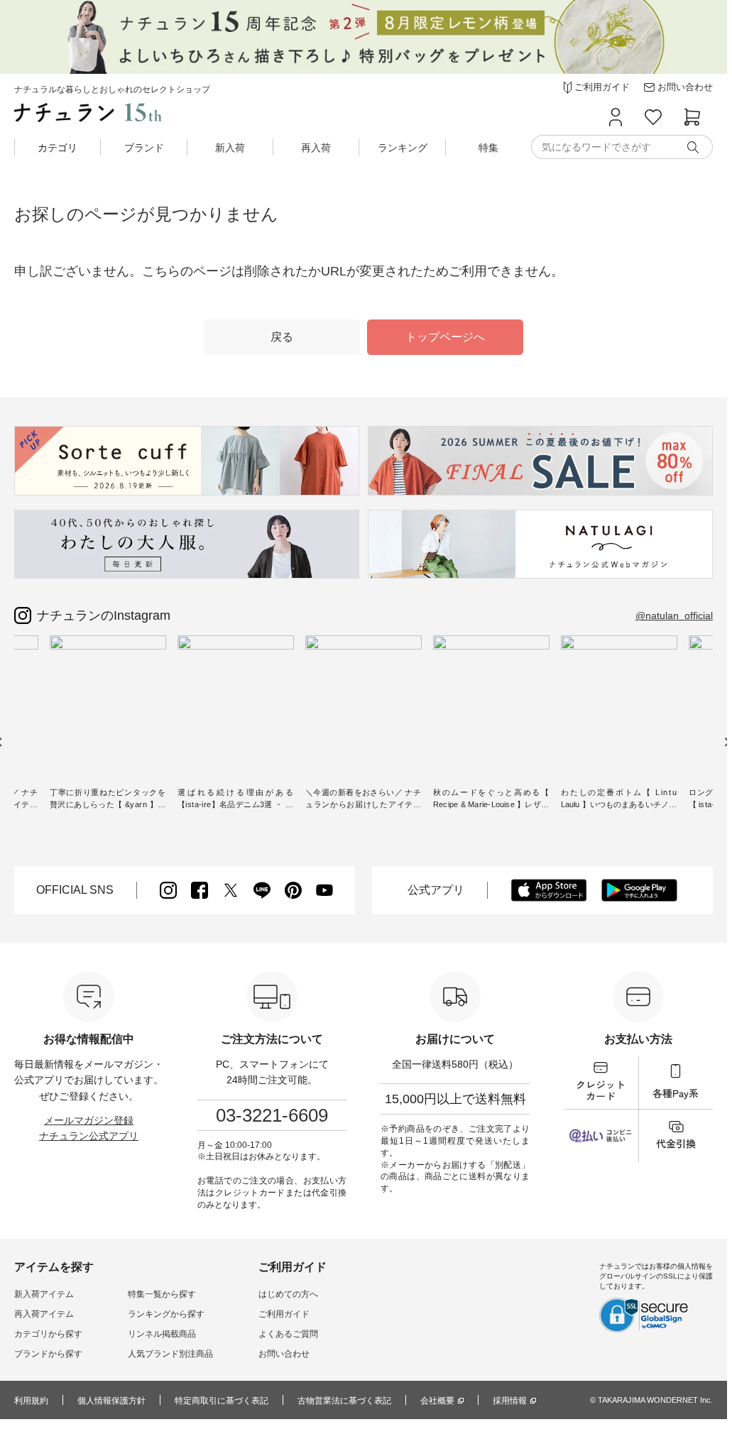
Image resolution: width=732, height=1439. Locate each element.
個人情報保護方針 (111, 1401)
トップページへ (445, 337)
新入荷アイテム (44, 1294)
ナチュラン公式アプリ (88, 1136)
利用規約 (31, 1401)
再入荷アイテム (44, 1314)
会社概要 (437, 1400)
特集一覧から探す (162, 1294)
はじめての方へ (288, 1294)
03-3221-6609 (272, 1115)
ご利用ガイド (284, 1314)
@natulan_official (674, 615)
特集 (488, 148)
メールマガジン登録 (88, 1120)
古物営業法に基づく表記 (344, 1401)
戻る (282, 337)
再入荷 (316, 148)
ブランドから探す (48, 1354)
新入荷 (230, 148)
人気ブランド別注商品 (170, 1354)
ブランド (144, 148)
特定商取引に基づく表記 (221, 1401)
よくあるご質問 (288, 1334)
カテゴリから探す (48, 1334)
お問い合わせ (284, 1354)
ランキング (402, 148)
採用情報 (510, 1400)
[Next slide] (726, 742)
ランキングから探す (166, 1314)
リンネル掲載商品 (162, 1334)
